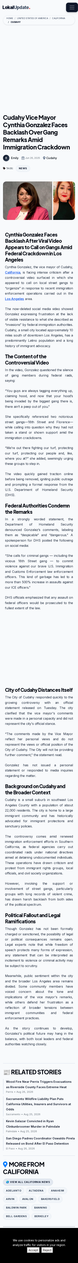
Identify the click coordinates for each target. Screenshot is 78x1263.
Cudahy (51, 158)
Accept (33, 1250)
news (23, 168)
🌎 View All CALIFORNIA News (28, 1181)
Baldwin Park (16, 1207)
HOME (9, 18)
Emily (15, 158)
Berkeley (41, 1216)
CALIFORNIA (58, 18)
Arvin (10, 1199)
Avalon (27, 1199)
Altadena (36, 1190)
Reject (47, 1250)
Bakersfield (50, 1199)
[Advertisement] (39, 70)
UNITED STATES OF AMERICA (32, 18)
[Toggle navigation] (72, 7)
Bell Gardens (16, 1216)
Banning (40, 1207)
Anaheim (57, 1190)
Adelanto (13, 1190)
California (12, 272)
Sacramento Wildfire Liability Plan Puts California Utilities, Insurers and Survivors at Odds (38, 1104)
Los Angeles (14, 299)
